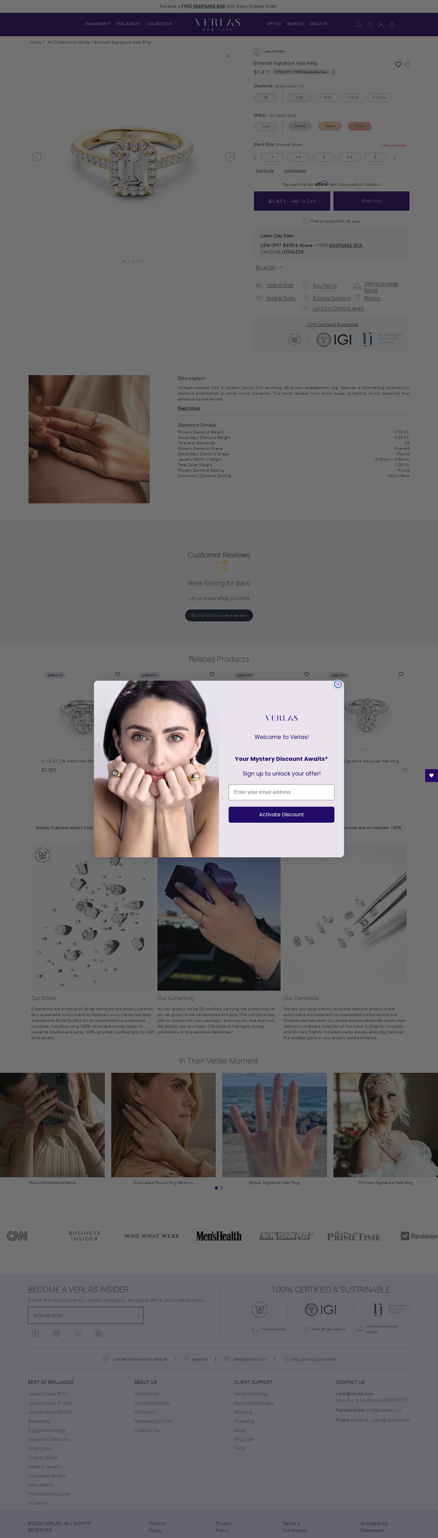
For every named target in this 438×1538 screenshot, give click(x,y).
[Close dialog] (337, 684)
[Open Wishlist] (431, 775)
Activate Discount (281, 814)
